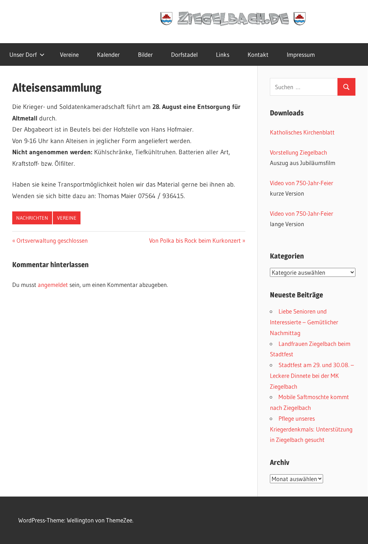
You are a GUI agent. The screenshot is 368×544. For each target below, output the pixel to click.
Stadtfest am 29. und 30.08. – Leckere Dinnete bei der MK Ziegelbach (312, 375)
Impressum (301, 54)
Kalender (108, 54)
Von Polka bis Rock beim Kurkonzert (195, 240)
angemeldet (53, 284)
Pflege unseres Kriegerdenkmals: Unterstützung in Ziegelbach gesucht (311, 429)
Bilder (145, 54)
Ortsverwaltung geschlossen (52, 240)
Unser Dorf (23, 54)
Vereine (69, 54)
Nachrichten (32, 218)
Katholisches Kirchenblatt (302, 132)
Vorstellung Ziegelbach (298, 152)
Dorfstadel (184, 54)
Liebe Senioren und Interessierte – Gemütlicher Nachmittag (304, 322)
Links (222, 54)
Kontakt (258, 54)
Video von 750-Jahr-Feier (301, 183)
